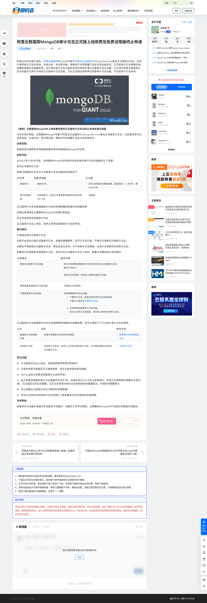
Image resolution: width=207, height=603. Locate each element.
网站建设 (90, 10)
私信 (190, 22)
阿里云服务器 (24, 49)
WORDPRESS (59, 10)
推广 (15, 3)
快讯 (30, 3)
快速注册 (188, 11)
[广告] (79, 23)
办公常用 (117, 10)
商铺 (54, 3)
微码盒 (31, 598)
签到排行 (171, 150)
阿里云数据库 (50, 61)
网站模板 (76, 10)
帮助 (46, 3)
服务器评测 (133, 10)
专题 (22, 3)
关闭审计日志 (125, 346)
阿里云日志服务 (83, 61)
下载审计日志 (91, 301)
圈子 (38, 3)
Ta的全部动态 (171, 70)
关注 (185, 22)
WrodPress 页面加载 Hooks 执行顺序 (170, 62)
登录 (176, 11)
